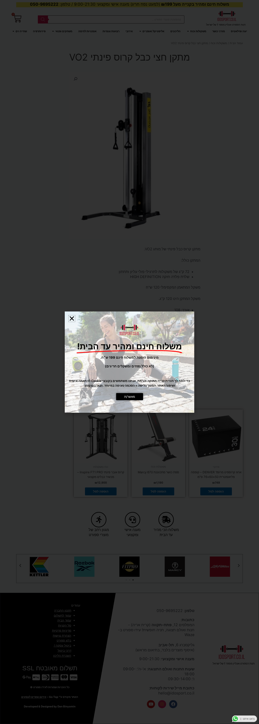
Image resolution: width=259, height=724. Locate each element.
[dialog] (129, 362)
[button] (72, 319)
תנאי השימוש (94, 385)
